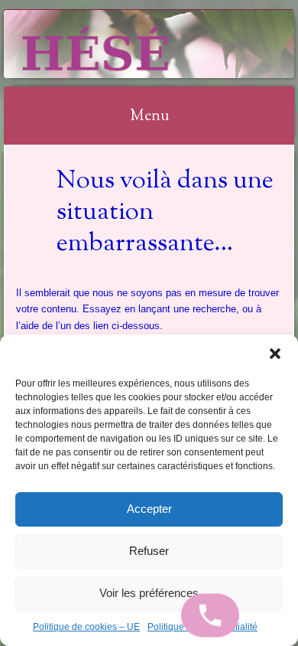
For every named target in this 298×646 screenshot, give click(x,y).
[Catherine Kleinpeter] (123, 43)
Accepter (149, 508)
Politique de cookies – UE (86, 627)
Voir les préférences (149, 592)
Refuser (149, 550)
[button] (275, 353)
